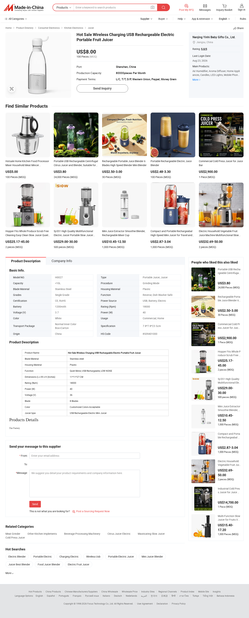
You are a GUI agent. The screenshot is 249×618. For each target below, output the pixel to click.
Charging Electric (69, 556)
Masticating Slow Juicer (151, 533)
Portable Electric (42, 556)
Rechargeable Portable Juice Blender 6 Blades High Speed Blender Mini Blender (229, 298)
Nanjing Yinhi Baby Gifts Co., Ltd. (213, 37)
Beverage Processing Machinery (82, 533)
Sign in (241, 9)
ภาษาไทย (184, 595)
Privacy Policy (179, 603)
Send (35, 504)
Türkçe (195, 595)
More (195, 79)
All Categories (16, 18)
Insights (217, 591)
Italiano (106, 595)
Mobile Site (203, 591)
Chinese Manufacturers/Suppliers (81, 591)
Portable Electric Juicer (121, 556)
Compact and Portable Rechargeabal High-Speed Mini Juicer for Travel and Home (229, 435)
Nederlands (131, 595)
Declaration (162, 603)
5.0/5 (204, 49)
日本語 (164, 595)
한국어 (154, 595)
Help (180, 18)
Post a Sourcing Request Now (91, 511)
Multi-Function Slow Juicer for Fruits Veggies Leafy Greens (229, 518)
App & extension (201, 18)
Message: (22, 473)
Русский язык (92, 595)
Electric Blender (17, 556)
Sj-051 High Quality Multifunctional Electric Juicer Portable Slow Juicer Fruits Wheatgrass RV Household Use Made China (229, 380)
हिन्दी (174, 595)
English (39, 595)
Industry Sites (148, 591)
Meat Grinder (12, 533)
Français (77, 595)
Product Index (187, 591)
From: (23, 455)
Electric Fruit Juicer (78, 564)
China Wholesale (109, 591)
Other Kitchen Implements (42, 533)
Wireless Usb (93, 556)
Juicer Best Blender (19, 564)
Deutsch (118, 595)
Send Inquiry (102, 88)
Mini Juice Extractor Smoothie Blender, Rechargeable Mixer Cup (229, 408)
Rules (243, 18)
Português (64, 595)
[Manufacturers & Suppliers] (23, 7)
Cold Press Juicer (15, 537)
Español (51, 595)
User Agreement (145, 603)
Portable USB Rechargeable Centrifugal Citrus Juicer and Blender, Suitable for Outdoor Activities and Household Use (229, 271)
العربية (144, 595)
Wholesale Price (129, 591)
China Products (53, 591)
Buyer (161, 18)
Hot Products (35, 591)
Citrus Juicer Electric (119, 533)
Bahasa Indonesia (225, 595)
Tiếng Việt (208, 595)
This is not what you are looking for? (49, 511)
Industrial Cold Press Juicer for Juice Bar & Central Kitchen (229, 490)
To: (26, 464)
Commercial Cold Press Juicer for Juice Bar (229, 326)
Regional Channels (167, 591)
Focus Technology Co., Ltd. (100, 603)
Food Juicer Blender (49, 564)
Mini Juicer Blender (152, 556)
